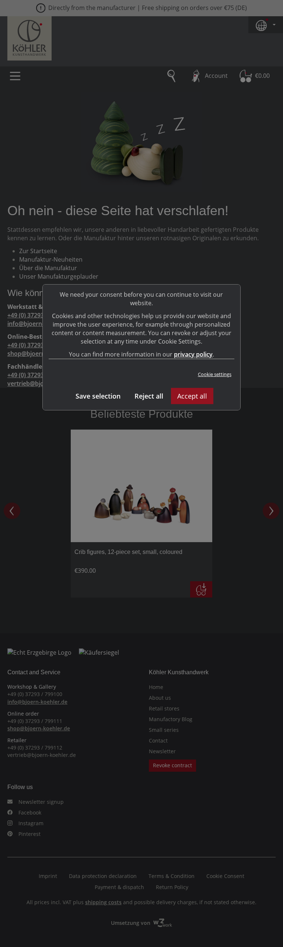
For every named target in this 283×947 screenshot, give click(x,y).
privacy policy (193, 354)
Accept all (192, 396)
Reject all (148, 396)
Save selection (98, 396)
